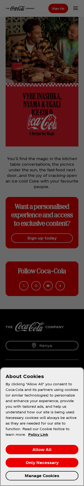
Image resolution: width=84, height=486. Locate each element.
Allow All (42, 449)
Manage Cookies (42, 475)
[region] (42, 426)
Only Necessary (42, 462)
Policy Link (38, 434)
